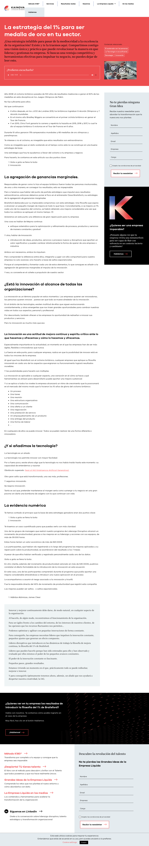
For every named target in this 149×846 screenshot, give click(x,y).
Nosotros (86, 4)
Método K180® (13, 753)
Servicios (50, 4)
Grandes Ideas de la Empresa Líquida (28, 779)
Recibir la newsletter (123, 173)
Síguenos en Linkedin (23, 811)
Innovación (119, 55)
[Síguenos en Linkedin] (40, 811)
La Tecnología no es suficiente (116, 52)
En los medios (128, 4)
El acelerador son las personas (116, 48)
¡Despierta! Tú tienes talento (22, 766)
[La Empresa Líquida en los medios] (51, 792)
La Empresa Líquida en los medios (26, 792)
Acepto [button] (84, 842)
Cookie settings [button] (70, 842)
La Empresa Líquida (105, 4)
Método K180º (33, 4)
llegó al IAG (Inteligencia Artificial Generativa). (47, 470)
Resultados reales (68, 4)
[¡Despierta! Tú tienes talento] (44, 766)
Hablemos (32, 12)
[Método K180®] (25, 753)
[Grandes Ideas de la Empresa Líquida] (55, 779)
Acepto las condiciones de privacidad (126, 166)
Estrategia (109, 55)
